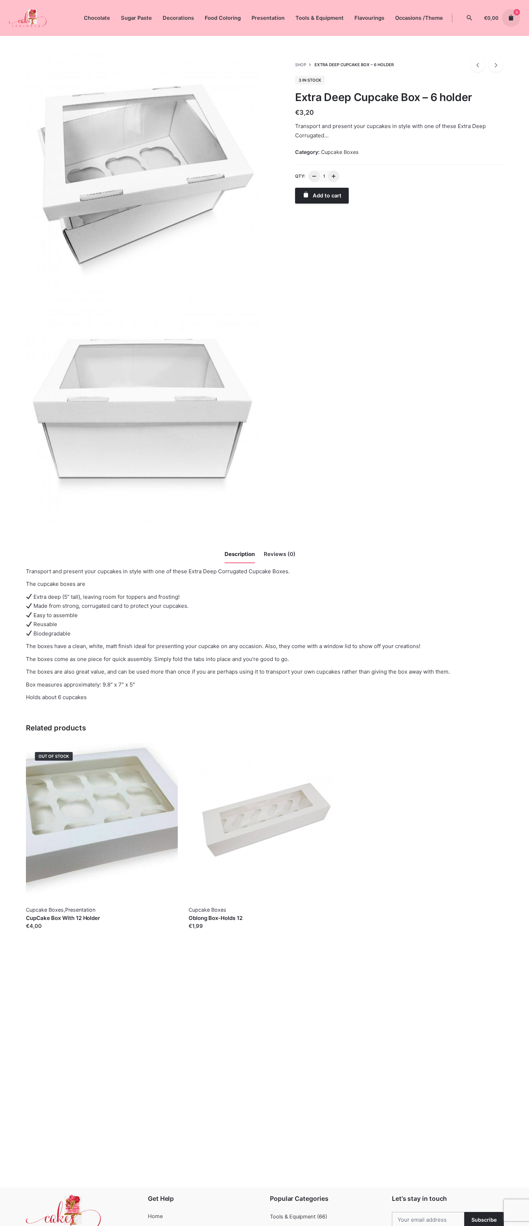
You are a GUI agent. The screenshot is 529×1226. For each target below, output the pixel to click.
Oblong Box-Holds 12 (216, 918)
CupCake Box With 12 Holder (63, 918)
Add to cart (203, 933)
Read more (40, 933)
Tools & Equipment (293, 1216)
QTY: (300, 176)
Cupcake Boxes (339, 152)
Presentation (80, 910)
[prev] (477, 65)
